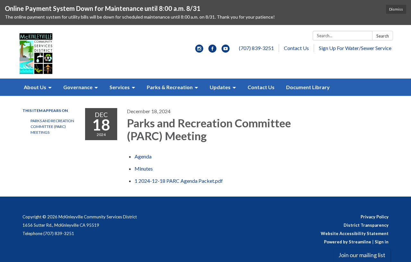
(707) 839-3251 (256, 48)
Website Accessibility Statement (355, 233)
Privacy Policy (375, 216)
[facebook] (212, 50)
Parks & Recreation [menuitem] (170, 87)
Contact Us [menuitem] (261, 87)
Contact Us (296, 48)
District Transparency (366, 225)
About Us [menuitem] (35, 87)
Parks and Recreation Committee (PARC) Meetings (52, 126)
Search (382, 35)
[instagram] (199, 50)
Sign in (382, 241)
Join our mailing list (361, 255)
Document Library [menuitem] (308, 87)
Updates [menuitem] (220, 87)
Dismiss (396, 9)
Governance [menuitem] (77, 87)
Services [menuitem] (119, 87)
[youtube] (226, 50)
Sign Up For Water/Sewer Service (355, 48)
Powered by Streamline (347, 241)
